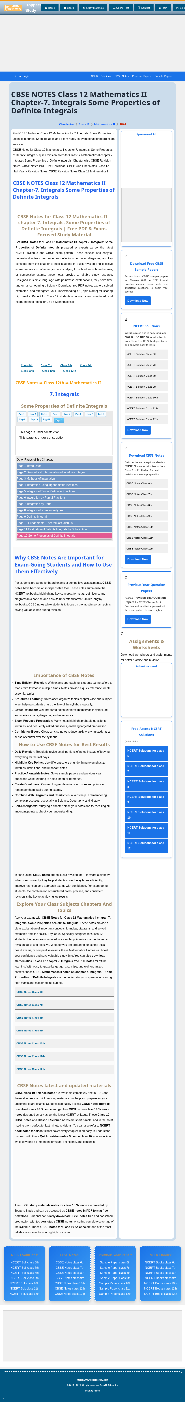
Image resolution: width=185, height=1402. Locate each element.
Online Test (122, 7)
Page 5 (67, 414)
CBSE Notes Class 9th (30, 1030)
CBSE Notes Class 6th (30, 992)
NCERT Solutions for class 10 (145, 815)
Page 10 (34, 419)
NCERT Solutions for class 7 (145, 768)
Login (25, 76)
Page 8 (101, 414)
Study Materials (94, 7)
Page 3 (44, 414)
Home (51, 7)
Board (70, 7)
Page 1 (21, 414)
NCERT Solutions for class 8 (145, 784)
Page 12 (59, 420)
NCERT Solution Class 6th (141, 354)
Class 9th (86, 365)
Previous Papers (141, 76)
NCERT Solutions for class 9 (145, 799)
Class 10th (27, 370)
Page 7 (90, 414)
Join (164, 7)
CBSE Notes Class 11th (30, 1056)
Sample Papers (163, 76)
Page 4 (56, 414)
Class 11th (48, 370)
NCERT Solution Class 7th (141, 364)
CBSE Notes (122, 76)
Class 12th (69, 370)
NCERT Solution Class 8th (141, 375)
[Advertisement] (92, 44)
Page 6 (78, 414)
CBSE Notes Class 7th (30, 1004)
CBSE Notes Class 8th (30, 1017)
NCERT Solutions (101, 76)
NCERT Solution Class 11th (142, 408)
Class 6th (27, 365)
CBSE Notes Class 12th (30, 1069)
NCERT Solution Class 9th (141, 386)
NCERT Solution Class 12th (142, 419)
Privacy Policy (92, 1391)
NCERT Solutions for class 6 (145, 753)
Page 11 (46, 419)
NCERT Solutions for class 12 (145, 845)
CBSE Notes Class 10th (30, 1043)
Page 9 (22, 419)
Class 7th (46, 365)
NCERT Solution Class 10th (142, 397)
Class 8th (66, 365)
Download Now (137, 300)
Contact (145, 7)
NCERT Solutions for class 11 (145, 830)
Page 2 (33, 414)
